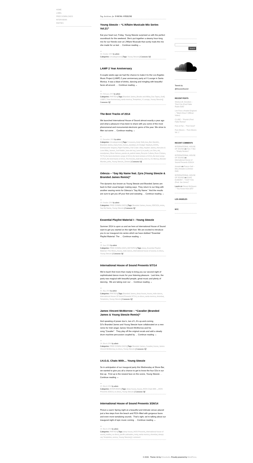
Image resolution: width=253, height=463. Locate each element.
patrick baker (135, 153)
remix (162, 205)
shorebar (160, 296)
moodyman (104, 153)
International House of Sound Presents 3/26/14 (129, 403)
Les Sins (153, 151)
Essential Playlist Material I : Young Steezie (127, 219)
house (148, 205)
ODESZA (155, 205)
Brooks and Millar (143, 97)
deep (144, 248)
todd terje (139, 159)
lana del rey (130, 151)
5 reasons (131, 142)
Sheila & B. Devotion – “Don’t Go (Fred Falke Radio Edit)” (184, 104)
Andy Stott (140, 142)
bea (146, 142)
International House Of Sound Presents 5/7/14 (118, 296)
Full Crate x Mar (136, 148)
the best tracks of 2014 (116, 159)
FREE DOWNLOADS (64, 16)
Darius (125, 145)
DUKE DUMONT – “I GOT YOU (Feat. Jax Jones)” (184, 180)
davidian (132, 145)
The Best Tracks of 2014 (115, 113)
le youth (145, 151)
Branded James (129, 97)
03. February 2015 (106, 94)
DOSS (155, 145)
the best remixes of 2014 (142, 156)
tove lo (147, 159)
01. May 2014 (105, 291)
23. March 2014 (105, 386)
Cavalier (149, 346)
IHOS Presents (139, 432)
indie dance (127, 251)
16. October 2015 (106, 54)
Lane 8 (139, 151)
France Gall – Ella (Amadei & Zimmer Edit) (185, 168)
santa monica (126, 99)
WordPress (192, 457)
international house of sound (144, 251)
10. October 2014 (106, 203)
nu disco (160, 251)
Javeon (112, 151)
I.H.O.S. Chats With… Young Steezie (122, 360)
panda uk (125, 153)
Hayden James (150, 148)
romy (136, 434)
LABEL (59, 13)
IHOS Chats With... (150, 389)
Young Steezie (133, 57)
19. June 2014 (105, 245)
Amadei (178, 166)
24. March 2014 (105, 343)
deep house (141, 294)
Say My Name (105, 208)
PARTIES (60, 23)
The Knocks (130, 159)
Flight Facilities (124, 148)
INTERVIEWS (61, 20)
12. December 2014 (107, 139)
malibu (108, 434)
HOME (58, 10)
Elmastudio (165, 457)
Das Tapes (155, 97)
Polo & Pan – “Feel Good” (185, 126)
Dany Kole (118, 145)
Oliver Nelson (115, 153)
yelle (109, 162)
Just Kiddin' (120, 151)
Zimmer (127, 162)
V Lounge (146, 99)
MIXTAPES (131, 248)
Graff (162, 97)
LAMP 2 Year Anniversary (116, 68)
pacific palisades (126, 434)
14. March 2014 (105, 429)
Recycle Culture (147, 153)
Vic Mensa (155, 159)
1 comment (136, 437)
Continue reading (131, 45)
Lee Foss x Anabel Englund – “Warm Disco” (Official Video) (186, 113)
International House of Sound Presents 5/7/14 (128, 265)
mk (158, 151)
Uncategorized (116, 57)
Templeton (137, 99)
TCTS (102, 156)
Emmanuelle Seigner (108, 148)
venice (115, 437)
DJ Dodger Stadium (144, 145)
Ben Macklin (154, 142)
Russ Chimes (160, 153)
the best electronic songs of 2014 (119, 156)
